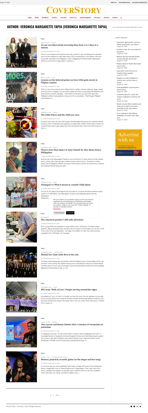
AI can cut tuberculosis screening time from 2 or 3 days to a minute (69, 46)
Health (54, 42)
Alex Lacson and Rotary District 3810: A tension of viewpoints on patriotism (72, 326)
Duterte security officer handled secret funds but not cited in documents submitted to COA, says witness (129, 106)
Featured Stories (57, 357)
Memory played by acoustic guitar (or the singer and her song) (71, 359)
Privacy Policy (11, 406)
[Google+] (137, 406)
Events (55, 112)
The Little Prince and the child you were (60, 115)
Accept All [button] (70, 213)
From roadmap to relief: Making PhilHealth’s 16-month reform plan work (128, 116)
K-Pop (55, 287)
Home (113, 27)
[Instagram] (134, 406)
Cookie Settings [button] (59, 213)
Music (65, 357)
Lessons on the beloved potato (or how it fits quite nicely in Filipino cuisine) (69, 81)
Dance (55, 147)
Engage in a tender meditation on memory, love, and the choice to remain (127, 80)
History (56, 252)
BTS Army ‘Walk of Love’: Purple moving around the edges (69, 289)
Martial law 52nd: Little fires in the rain (60, 254)
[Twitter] (140, 406)
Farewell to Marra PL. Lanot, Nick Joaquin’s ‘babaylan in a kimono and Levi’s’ (128, 97)
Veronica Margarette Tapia (51, 51)
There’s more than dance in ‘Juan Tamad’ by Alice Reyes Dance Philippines (71, 151)
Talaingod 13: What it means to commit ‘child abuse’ (66, 185)
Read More (57, 209)
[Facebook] (131, 406)
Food (53, 77)
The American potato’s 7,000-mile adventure (62, 219)
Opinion (54, 322)
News (54, 182)
